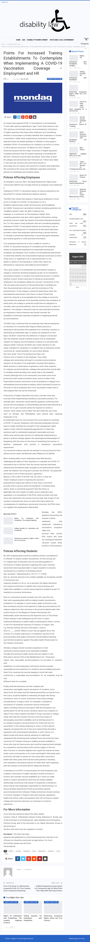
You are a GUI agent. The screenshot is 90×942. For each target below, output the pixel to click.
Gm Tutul (82, 938)
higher (34, 851)
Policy (6, 853)
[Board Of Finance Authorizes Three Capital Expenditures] (73, 177)
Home (18, 40)
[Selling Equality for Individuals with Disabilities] (8, 530)
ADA (23, 40)
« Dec (77, 287)
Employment (26, 851)
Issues (58, 851)
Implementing (41, 851)
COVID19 (11, 851)
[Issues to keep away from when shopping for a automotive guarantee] (73, 104)
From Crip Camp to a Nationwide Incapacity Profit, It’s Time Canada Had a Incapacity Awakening (17, 888)
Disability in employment (37, 40)
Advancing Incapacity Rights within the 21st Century (77, 93)
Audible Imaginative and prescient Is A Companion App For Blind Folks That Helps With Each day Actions (48, 888)
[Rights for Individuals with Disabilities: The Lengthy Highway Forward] (8, 520)
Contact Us (4, 2)
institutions (51, 851)
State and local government (62, 40)
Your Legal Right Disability (77, 230)
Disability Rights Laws (55, 78)
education (18, 851)
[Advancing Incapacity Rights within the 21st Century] (8, 540)
